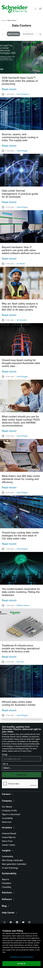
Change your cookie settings (21, 957)
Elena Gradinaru (23, 94)
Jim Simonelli (22, 320)
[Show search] (35, 9)
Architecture (28, 34)
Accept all (21, 963)
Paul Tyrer (20, 662)
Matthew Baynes (23, 605)
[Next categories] (40, 34)
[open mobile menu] (40, 9)
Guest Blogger (22, 151)
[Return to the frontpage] (14, 9)
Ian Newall (21, 264)
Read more (8, 89)
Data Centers (13, 34)
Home (3, 20)
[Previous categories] (3, 34)
